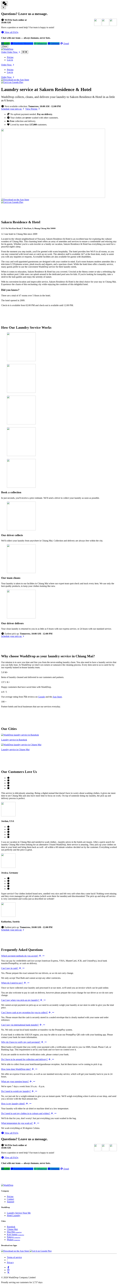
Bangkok (11, 1226)
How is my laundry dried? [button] (13, 1103)
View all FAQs (11, 32)
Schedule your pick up (11, 109)
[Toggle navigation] (24, 52)
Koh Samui (15, 1234)
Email (66, 43)
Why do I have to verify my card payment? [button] (21, 1042)
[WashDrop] (7, 49)
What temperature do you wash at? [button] (17, 1123)
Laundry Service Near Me (19, 1213)
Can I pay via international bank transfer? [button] (20, 1025)
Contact (10, 1199)
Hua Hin (14, 1232)
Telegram (55, 43)
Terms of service (14, 1257)
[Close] (3, 7)
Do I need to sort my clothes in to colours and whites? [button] (26, 1113)
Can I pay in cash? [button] (10, 968)
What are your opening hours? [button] (15, 1081)
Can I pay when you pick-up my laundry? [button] (20, 1000)
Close (4, 46)
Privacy (10, 1262)
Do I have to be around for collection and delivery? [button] (24, 1059)
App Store (57, 697)
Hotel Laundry (13, 1215)
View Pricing (31, 109)
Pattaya (13, 1237)
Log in (10, 60)
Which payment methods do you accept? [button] (20, 956)
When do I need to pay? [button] (12, 983)
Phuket (13, 1239)
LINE (7, 43)
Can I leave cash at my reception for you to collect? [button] (24, 1012)
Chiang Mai (12, 1229)
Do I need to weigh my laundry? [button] (16, 1091)
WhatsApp (42, 43)
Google (41, 697)
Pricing (10, 57)
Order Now (6, 65)
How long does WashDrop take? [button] (16, 1069)
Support (10, 1201)
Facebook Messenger (23, 43)
